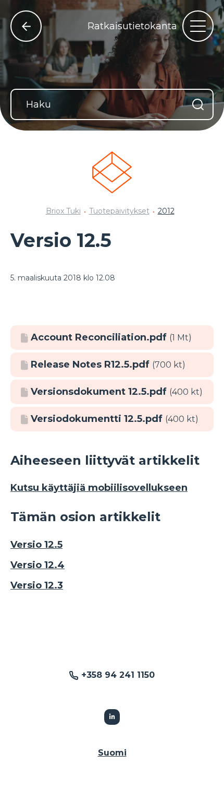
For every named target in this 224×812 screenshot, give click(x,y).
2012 (166, 211)
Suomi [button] (112, 753)
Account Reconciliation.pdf (99, 337)
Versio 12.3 (36, 585)
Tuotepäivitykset (119, 211)
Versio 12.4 (37, 565)
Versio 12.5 (36, 544)
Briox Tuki (63, 211)
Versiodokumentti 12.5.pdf (97, 419)
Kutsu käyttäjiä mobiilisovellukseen (99, 487)
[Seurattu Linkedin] (112, 717)
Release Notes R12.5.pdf (90, 364)
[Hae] (198, 104)
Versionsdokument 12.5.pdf (99, 391)
